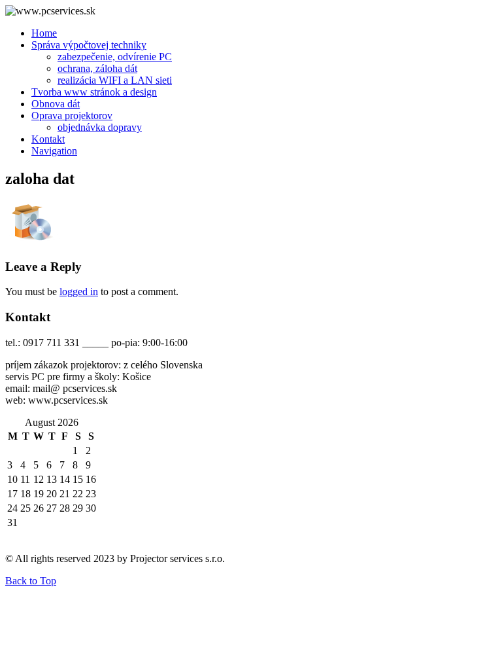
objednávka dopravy (100, 127)
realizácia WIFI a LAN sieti (115, 80)
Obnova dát (55, 103)
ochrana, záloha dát (97, 68)
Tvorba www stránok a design (94, 91)
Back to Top (30, 580)
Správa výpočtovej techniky (88, 44)
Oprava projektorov (71, 115)
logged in (78, 291)
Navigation (54, 150)
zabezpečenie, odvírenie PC (115, 56)
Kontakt (48, 139)
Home (44, 33)
